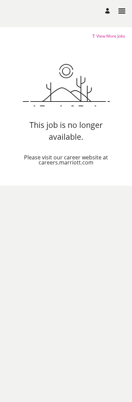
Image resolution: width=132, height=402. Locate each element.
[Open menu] (122, 11)
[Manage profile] (108, 11)
